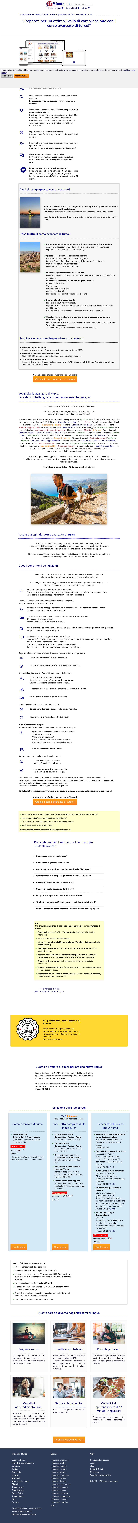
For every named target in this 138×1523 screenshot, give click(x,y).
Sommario (16, 1472)
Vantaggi (16, 1478)
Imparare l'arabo (58, 1463)
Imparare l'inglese (59, 1481)
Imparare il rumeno (59, 1487)
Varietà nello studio (20, 1481)
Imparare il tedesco (59, 1499)
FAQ (13, 1499)
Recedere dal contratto (100, 1475)
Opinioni (15, 1502)
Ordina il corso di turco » (69, 1439)
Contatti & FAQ (96, 1469)
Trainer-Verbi (18, 1487)
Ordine (15, 1469)
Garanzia (16, 1466)
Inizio (50, 8)
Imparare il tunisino (59, 1502)
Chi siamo (94, 1472)
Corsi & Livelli (71, 8)
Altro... (84, 8)
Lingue (58, 8)
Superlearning (18, 1490)
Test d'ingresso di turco (48, 989)
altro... (54, 1505)
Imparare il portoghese (61, 1484)
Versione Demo (18, 1460)
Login (92, 1463)
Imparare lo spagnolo (60, 1496)
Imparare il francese (60, 1475)
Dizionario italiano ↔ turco (24, 1514)
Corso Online (17, 1493)
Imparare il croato (59, 1469)
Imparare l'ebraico (59, 1472)
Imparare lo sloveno (59, 1493)
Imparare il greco (58, 1478)
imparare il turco (41, 120)
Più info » (112, 1167)
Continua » (19, 1247)
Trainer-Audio (18, 1496)
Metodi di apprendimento (23, 1463)
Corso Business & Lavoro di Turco (49, 991)
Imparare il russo (58, 1490)
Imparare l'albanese (59, 1460)
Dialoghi (15, 1484)
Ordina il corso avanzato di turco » (55, 379)
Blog (92, 1466)
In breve (15, 1475)
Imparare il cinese (59, 1466)
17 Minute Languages (99, 1460)
